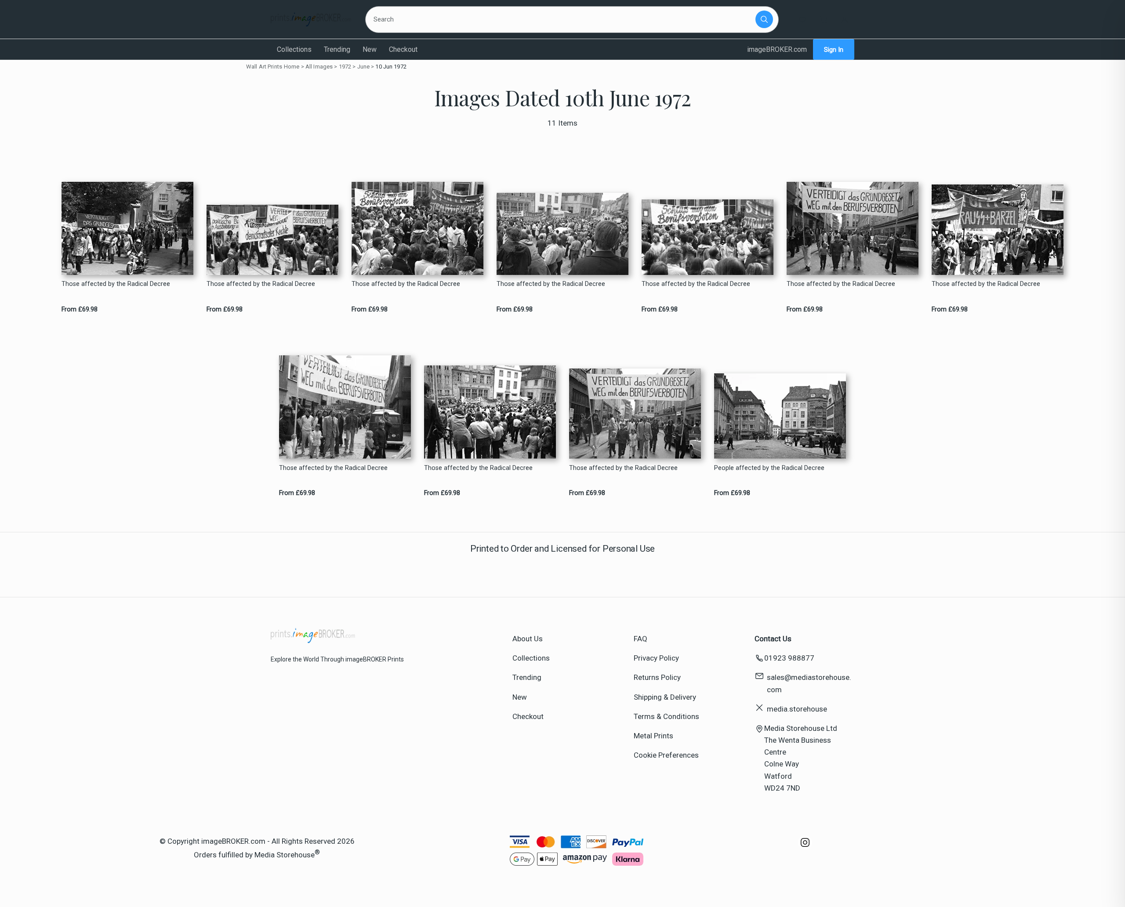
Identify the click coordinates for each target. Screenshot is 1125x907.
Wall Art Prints (264, 66)
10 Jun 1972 (390, 66)
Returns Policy (657, 677)
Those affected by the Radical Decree (116, 284)
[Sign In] (844, 19)
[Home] (311, 19)
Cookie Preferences (666, 755)
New (370, 49)
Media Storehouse (284, 854)
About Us (527, 638)
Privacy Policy (656, 658)
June (363, 66)
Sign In (833, 50)
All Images (319, 66)
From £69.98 (80, 309)
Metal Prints (653, 735)
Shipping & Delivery (665, 697)
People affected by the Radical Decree (769, 468)
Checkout (403, 49)
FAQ (640, 638)
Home (292, 66)
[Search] (764, 19)
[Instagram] (805, 846)
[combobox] (562, 19)
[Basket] (823, 19)
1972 (345, 66)
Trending (337, 49)
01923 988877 (789, 658)
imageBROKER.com (777, 49)
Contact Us (773, 638)
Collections (294, 49)
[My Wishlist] (802, 19)
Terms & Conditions (666, 716)
